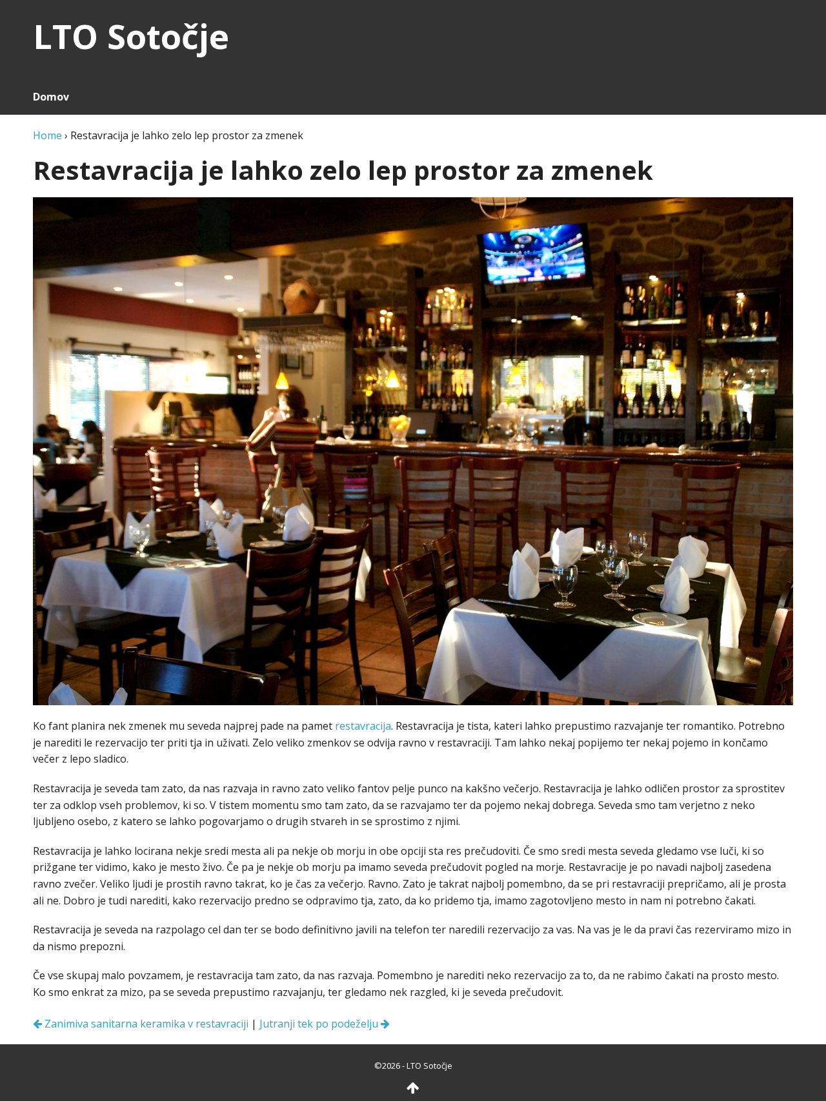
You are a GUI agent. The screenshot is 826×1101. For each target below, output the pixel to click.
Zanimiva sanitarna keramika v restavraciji (145, 1024)
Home (47, 135)
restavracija (363, 726)
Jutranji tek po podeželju (320, 1024)
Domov (51, 97)
